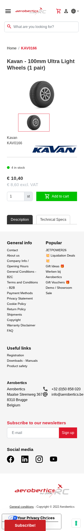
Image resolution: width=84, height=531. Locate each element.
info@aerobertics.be (68, 394)
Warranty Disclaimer (21, 325)
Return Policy (16, 309)
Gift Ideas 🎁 (55, 266)
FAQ (10, 330)
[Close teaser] (47, 518)
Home (12, 48)
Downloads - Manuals (22, 360)
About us (13, 255)
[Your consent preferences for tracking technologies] (76, 523)
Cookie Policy (16, 304)
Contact (12, 250)
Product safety (17, 366)
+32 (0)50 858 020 (66, 389)
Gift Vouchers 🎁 (58, 282)
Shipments (14, 314)
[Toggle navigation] (6, 41)
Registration (15, 355)
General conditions (22, 506)
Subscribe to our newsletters (36, 423)
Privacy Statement (20, 298)
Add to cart (57, 196)
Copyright (14, 320)
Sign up (68, 433)
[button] (25, 525)
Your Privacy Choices (36, 518)
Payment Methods (20, 293)
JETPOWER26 (56, 250)
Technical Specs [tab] (53, 219)
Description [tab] (20, 219)
